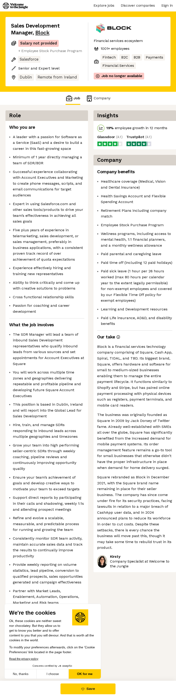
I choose (53, 674)
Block (42, 33)
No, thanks (20, 674)
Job (77, 98)
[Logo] (15, 6)
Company (102, 98)
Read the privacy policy (23, 659)
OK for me (85, 674)
